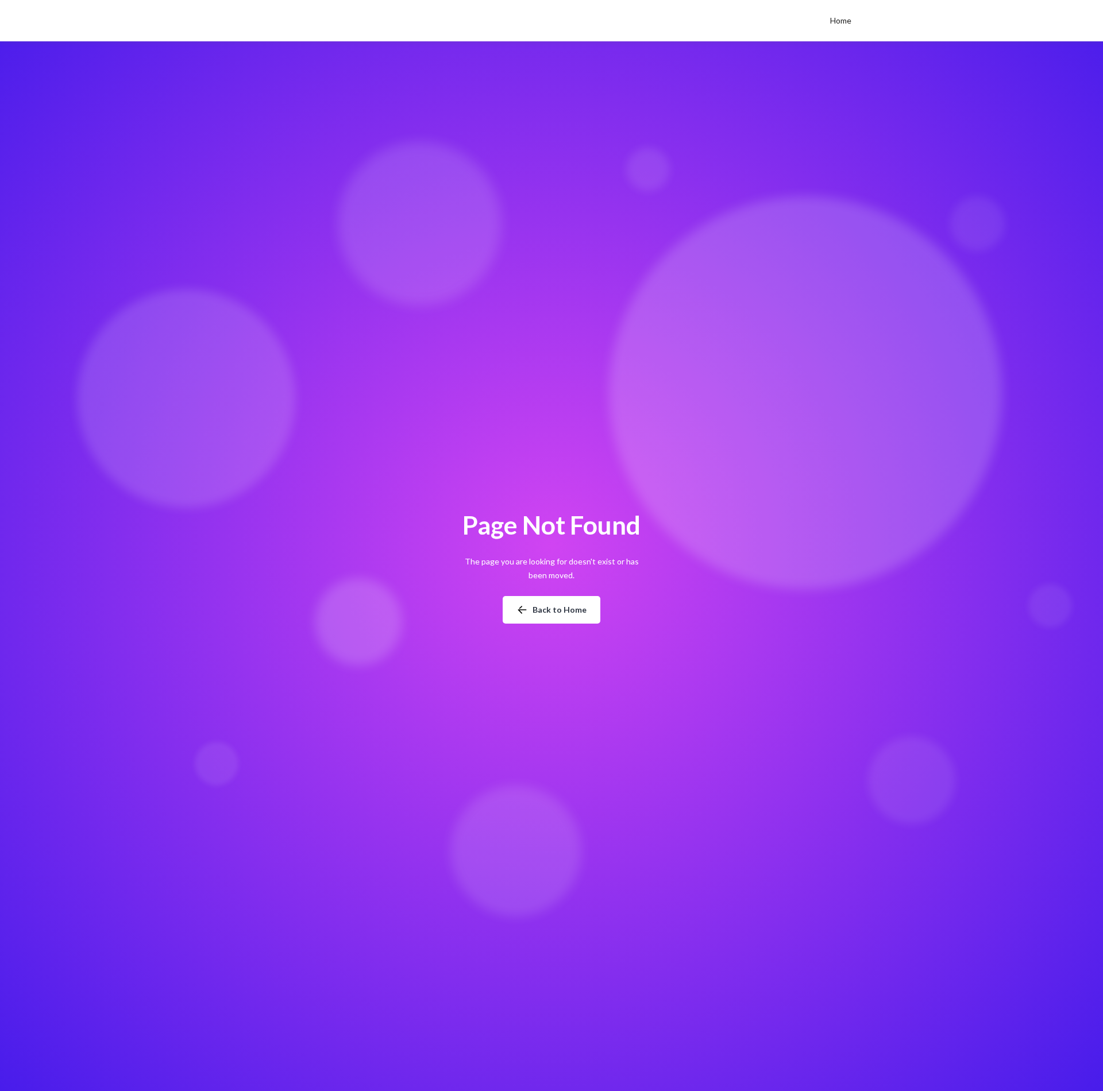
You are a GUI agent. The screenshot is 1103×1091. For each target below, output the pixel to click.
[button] (841, 20)
